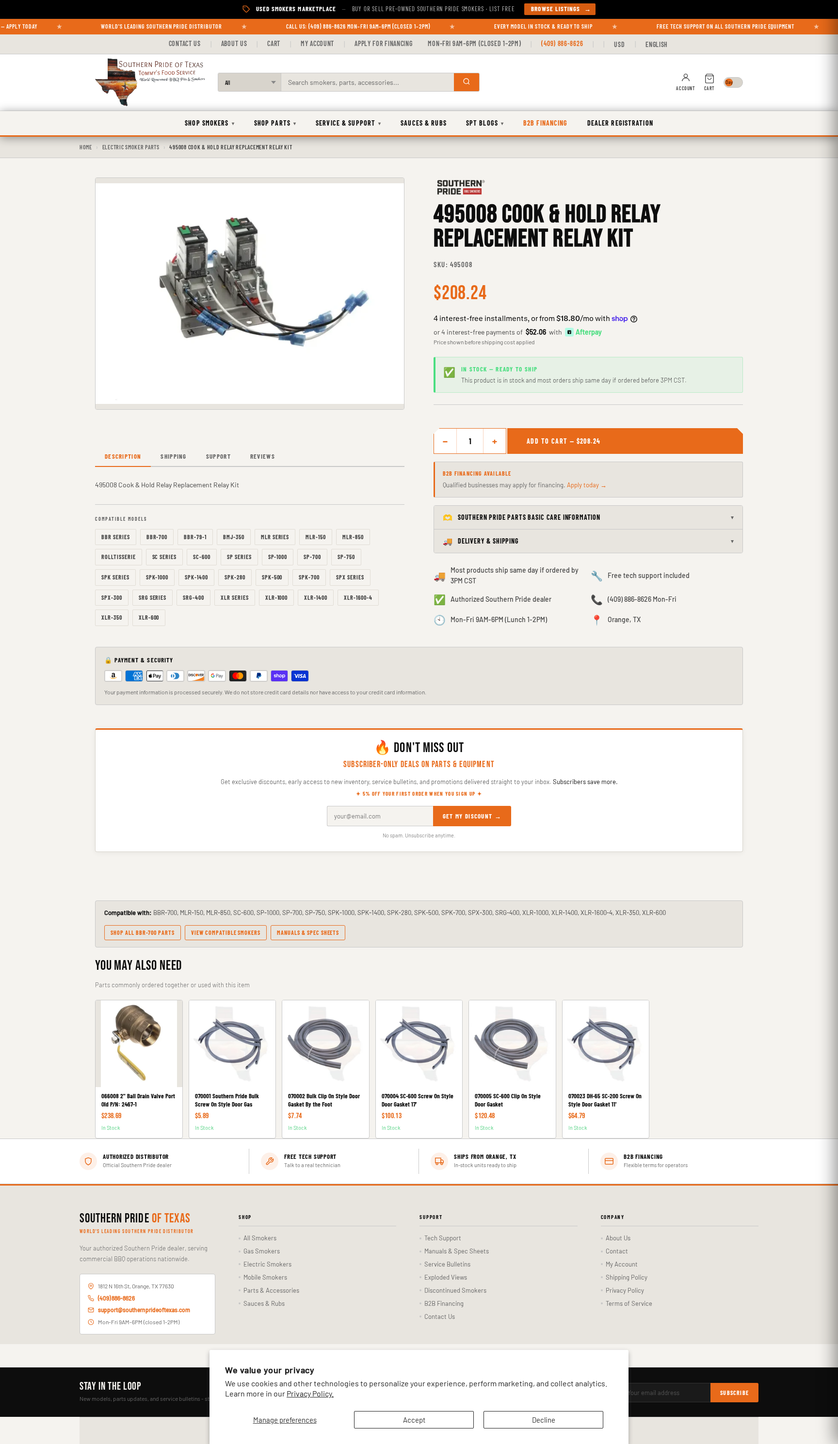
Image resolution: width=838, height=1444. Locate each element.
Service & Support (348, 123)
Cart (273, 43)
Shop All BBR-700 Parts (143, 932)
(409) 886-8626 (562, 43)
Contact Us (185, 43)
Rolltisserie (118, 556)
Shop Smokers (210, 123)
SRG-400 (193, 597)
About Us (234, 43)
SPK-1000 (157, 577)
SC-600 (201, 556)
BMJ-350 (233, 536)
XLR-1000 (276, 597)
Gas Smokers (261, 1251)
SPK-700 (309, 577)
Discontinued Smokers (455, 1290)
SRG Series (153, 597)
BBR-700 (157, 536)
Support (218, 456)
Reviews (262, 456)
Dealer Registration (620, 123)
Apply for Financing (383, 43)
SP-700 (312, 556)
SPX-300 (111, 597)
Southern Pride (135, 1219)
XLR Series (235, 597)
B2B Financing (545, 123)
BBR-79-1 (195, 536)
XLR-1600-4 (358, 597)
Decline (543, 1419)
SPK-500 (272, 577)
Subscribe (734, 1392)
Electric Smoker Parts (131, 147)
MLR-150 (316, 536)
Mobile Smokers (265, 1277)
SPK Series (115, 577)
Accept (414, 1419)
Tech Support (442, 1238)
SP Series (239, 556)
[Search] (466, 82)
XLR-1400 (315, 597)
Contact (617, 1251)
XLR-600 (149, 617)
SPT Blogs (485, 123)
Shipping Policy (626, 1277)
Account (685, 88)
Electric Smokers (267, 1264)
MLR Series (275, 536)
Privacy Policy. (310, 1393)
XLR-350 (111, 617)
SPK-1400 (196, 577)
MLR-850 (353, 536)
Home (86, 147)
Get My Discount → (472, 816)
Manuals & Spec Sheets (308, 932)
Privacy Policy (625, 1290)
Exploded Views (445, 1277)
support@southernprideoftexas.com (144, 1309)
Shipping (173, 456)
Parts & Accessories (271, 1290)
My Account (317, 43)
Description (123, 456)
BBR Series (115, 536)
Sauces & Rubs (424, 123)
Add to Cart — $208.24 (563, 441)
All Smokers (259, 1238)
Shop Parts (275, 123)
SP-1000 (278, 556)
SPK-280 (235, 577)
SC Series (164, 556)
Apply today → (587, 485)
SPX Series (350, 577)
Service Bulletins (447, 1264)
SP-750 (346, 556)
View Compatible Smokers (225, 932)
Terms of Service (629, 1303)
